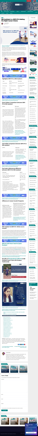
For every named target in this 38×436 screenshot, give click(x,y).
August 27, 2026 (32, 422)
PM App (11, 13)
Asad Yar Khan (8, 352)
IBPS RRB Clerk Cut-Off (33, 170)
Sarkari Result (23, 11)
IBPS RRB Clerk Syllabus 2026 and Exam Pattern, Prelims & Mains (33, 93)
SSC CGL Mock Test (32, 116)
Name (2, 394)
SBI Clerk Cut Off (32, 233)
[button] (35, 12)
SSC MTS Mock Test (32, 120)
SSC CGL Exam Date (33, 193)
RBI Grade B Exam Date (33, 182)
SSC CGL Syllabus (32, 198)
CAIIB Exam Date (32, 275)
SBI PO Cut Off (32, 219)
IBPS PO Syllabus (32, 243)
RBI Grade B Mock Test (33, 104)
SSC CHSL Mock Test (33, 118)
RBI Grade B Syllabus (33, 180)
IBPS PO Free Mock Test (7, 317)
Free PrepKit (12, 11)
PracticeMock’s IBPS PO (15, 258)
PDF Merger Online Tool (33, 280)
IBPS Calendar (32, 271)
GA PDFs (2, 13)
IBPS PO (2, 17)
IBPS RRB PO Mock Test (33, 99)
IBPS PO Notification (32, 241)
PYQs (7, 13)
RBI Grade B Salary (32, 184)
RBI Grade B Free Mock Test (7, 318)
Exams (18, 11)
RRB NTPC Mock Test (33, 122)
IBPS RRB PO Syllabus (33, 152)
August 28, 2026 (5, 422)
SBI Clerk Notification (33, 227)
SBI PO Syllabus (32, 213)
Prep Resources (30, 11)
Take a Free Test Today (31, 432)
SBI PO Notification (32, 211)
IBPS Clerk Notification (33, 254)
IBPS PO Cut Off (32, 247)
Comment (2, 379)
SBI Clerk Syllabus (32, 229)
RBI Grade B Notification (33, 178)
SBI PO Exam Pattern (33, 215)
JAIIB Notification (32, 273)
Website (2, 403)
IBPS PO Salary (32, 245)
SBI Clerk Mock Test (32, 114)
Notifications (6, 11)
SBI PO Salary (32, 217)
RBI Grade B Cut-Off (32, 186)
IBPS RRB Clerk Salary (33, 168)
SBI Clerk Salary (32, 231)
